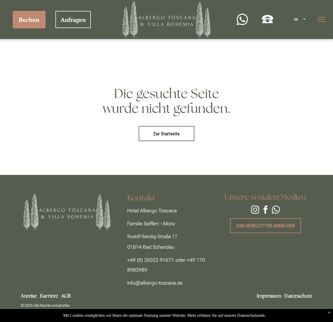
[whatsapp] (275, 210)
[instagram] (255, 210)
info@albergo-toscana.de (155, 283)
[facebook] (265, 210)
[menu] (321, 19)
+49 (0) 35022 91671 (150, 260)
